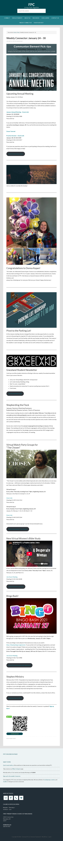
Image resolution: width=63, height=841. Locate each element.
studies (5, 781)
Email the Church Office (15, 698)
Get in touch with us (8, 765)
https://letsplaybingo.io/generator (16, 645)
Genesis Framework (36, 836)
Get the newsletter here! (15, 393)
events (53, 779)
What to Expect (16, 769)
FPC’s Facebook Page (10, 754)
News (14, 738)
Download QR (15, 733)
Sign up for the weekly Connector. (12, 776)
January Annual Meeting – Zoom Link (17, 112)
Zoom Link (9, 498)
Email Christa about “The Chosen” (17, 529)
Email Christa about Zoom (15, 154)
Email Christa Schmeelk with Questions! (19, 665)
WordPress (44, 836)
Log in (49, 836)
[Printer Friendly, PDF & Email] (9, 716)
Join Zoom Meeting (11, 577)
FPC (31, 4)
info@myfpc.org (7, 824)
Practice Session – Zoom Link (15, 135)
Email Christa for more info (15, 586)
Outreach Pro (25, 836)
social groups (47, 779)
